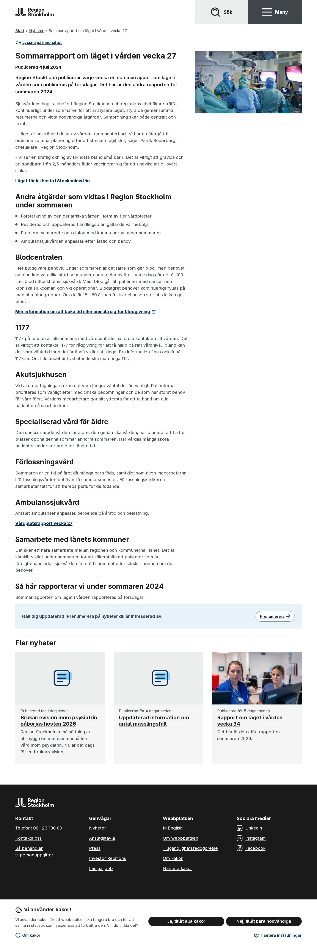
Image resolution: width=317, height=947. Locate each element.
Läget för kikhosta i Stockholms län (52, 180)
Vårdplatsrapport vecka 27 (43, 523)
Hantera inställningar (281, 935)
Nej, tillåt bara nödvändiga (264, 921)
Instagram (255, 838)
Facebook (255, 848)
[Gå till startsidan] (34, 12)
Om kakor (31, 935)
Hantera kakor (177, 868)
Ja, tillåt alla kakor (186, 921)
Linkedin (253, 828)
